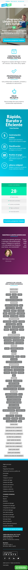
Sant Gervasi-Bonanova (18, 340)
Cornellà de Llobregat (14, 427)
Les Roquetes (21, 310)
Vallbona (22, 316)
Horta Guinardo (13, 319)
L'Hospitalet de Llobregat (9, 507)
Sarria (22, 337)
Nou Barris (14, 302)
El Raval (14, 294)
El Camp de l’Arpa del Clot (11, 394)
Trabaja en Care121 (8, 478)
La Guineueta (7, 310)
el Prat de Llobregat (14, 437)
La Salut (23, 356)
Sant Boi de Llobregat (13, 443)
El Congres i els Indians (12, 421)
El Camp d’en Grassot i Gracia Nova (13, 361)
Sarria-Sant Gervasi (14, 335)
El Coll (17, 356)
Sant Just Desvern (14, 452)
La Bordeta (13, 372)
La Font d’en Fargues (10, 324)
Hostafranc (6, 372)
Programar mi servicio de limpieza (13, 529)
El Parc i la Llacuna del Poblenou (14, 397)
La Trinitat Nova (20, 313)
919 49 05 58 (21, 1)
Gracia (14, 354)
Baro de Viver (18, 415)
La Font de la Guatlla (18, 370)
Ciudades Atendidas (8, 525)
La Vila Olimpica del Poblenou (13, 399)
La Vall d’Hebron (14, 329)
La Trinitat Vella (10, 415)
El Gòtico (8, 294)
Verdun (5, 313)
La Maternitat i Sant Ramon (17, 348)
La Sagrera (21, 418)
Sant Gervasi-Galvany (9, 343)
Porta (21, 305)
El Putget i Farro (19, 343)
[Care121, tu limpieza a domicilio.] (6, 5)
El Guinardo (21, 321)
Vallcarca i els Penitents (8, 356)
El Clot (20, 394)
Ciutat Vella (14, 292)
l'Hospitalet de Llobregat (14, 434)
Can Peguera (19, 308)
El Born (19, 294)
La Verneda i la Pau (20, 410)
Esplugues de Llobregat (14, 430)
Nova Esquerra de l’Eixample (10, 388)
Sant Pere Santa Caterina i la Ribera (14, 300)
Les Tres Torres (7, 340)
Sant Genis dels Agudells (17, 326)
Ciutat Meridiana (14, 316)
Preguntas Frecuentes (8, 469)
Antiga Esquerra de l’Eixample (13, 386)
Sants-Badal (20, 372)
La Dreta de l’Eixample (14, 383)
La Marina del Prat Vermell (17, 367)
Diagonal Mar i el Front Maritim (14, 402)
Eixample (14, 378)
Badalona (14, 424)
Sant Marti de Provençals (8, 410)
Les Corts (13, 345)
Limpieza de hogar (7, 480)
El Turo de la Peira (10, 308)
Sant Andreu (13, 413)
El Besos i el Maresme (13, 405)
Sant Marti (14, 391)
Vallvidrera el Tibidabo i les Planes (11, 337)
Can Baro (15, 321)
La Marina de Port (8, 370)
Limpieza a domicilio (8, 489)
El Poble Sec (7, 367)
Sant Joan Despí (14, 449)
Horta (14, 332)
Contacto (5, 475)
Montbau (6, 329)
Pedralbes (14, 351)
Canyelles (14, 310)
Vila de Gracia (14, 359)
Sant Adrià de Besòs (13, 440)
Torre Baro (6, 316)
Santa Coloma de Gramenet (14, 456)
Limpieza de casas (7, 487)
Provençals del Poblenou (13, 407)
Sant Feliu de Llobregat (14, 446)
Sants (14, 375)
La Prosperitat (12, 313)
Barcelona (14, 289)
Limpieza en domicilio (8, 491)
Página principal (7, 464)
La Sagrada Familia (18, 380)
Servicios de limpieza (8, 484)
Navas (20, 421)
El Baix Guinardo (7, 321)
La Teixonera (7, 326)
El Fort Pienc (9, 380)
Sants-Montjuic (14, 364)
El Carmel (19, 324)
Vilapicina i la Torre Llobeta (12, 305)
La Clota (21, 329)
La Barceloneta (14, 297)
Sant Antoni (21, 388)
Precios (5, 466)
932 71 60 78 (14, 1)
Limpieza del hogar (8, 482)
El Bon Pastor (7, 418)
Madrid (5, 499)
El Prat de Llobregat (8, 510)
